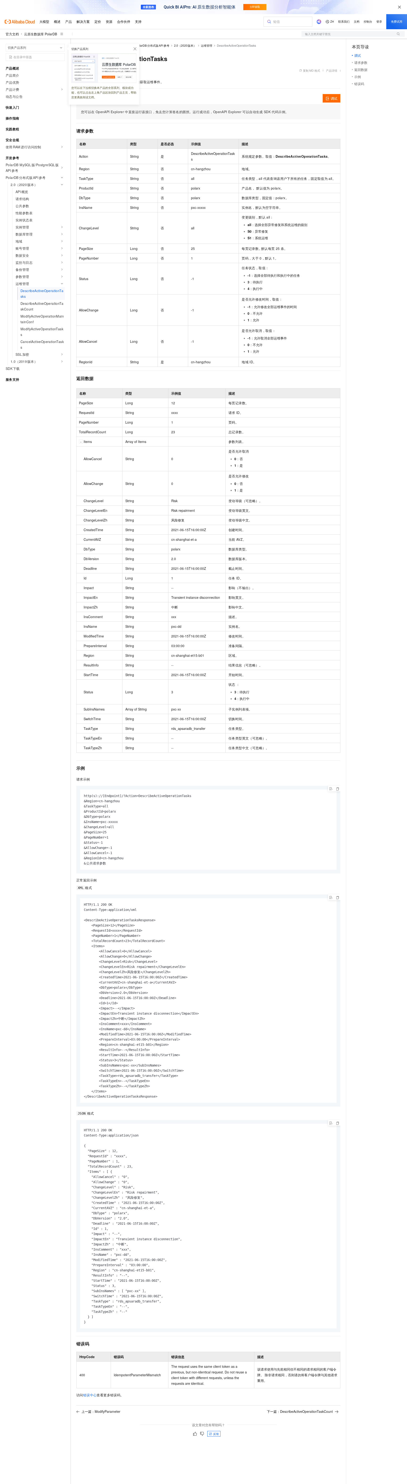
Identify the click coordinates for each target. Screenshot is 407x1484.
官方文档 (12, 34)
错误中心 (90, 1395)
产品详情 (331, 70)
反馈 (216, 1434)
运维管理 (206, 45)
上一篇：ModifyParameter (100, 1411)
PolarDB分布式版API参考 (152, 45)
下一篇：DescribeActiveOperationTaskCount (300, 1411)
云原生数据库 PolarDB (40, 34)
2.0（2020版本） (185, 45)
